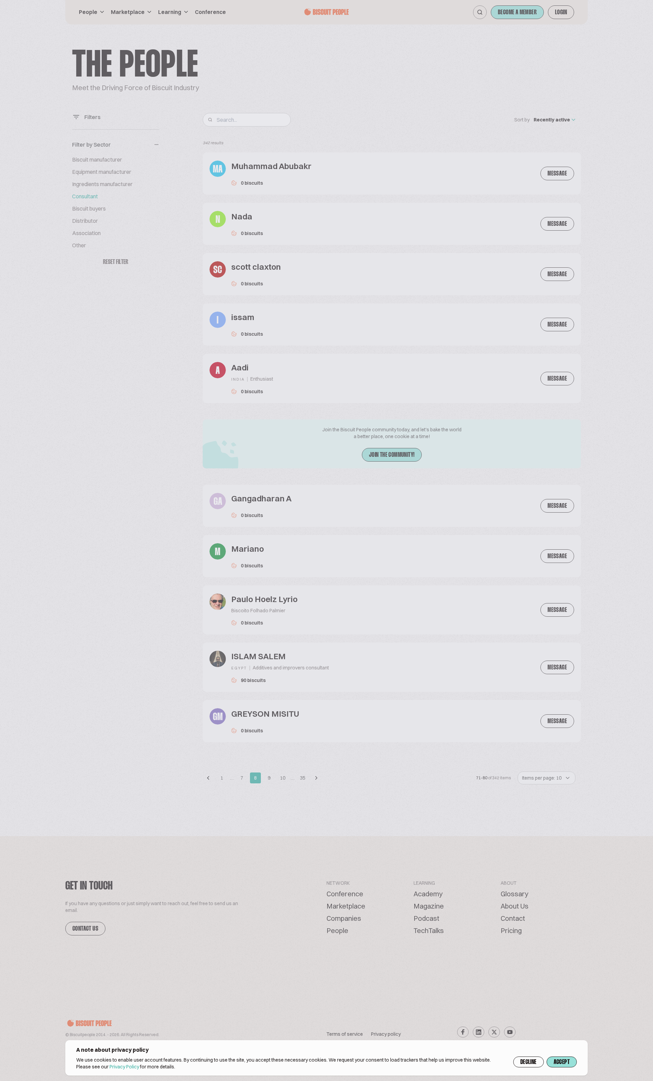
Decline (528, 1062)
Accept (562, 1062)
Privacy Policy (124, 1067)
